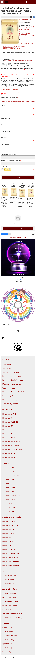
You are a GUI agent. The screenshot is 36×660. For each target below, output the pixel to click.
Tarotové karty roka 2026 (12, 614)
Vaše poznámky (5, 144)
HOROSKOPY (8, 410)
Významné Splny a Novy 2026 (14, 618)
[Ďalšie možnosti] (34, 2)
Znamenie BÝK (8, 472)
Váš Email (4, 137)
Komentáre (5, 211)
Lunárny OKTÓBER (10, 557)
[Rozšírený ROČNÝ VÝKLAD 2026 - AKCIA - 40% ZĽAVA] (31, 195)
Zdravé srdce (7, 632)
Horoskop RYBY (8, 458)
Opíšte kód (4, 166)
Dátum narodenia (5, 118)
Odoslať (18, 177)
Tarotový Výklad (8, 388)
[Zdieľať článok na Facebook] (34, 17)
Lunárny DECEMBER (10, 565)
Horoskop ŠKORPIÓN (11, 442)
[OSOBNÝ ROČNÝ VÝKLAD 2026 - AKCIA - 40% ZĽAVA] (22, 195)
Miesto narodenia (5, 131)
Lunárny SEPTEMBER (11, 553)
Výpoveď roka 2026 (10, 610)
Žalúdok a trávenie (9, 636)
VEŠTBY (5, 360)
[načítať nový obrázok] (2, 169)
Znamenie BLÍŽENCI (10, 476)
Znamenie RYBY (9, 512)
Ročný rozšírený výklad (11, 376)
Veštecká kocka (8, 584)
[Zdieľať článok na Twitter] (31, 17)
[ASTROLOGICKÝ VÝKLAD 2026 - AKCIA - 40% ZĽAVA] (5, 195)
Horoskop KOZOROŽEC (12, 450)
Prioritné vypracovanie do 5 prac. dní (11, 160)
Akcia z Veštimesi (9, 594)
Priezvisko (4, 105)
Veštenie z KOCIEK (10, 580)
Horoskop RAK (8, 426)
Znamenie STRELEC (10, 500)
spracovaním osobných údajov (16, 173)
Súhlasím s (13, 173)
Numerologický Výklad (11, 400)
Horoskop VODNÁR (10, 454)
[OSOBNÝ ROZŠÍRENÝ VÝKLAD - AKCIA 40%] (14, 193)
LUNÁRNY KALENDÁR (11, 517)
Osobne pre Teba (9, 598)
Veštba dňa (6, 364)
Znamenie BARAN (9, 468)
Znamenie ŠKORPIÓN (11, 496)
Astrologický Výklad (10, 404)
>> (17, 97)
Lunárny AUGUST (9, 549)
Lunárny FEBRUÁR (10, 526)
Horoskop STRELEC (10, 446)
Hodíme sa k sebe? (10, 606)
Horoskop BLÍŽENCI (10, 422)
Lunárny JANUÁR (9, 522)
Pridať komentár (18, 228)
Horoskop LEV (8, 430)
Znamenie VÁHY (9, 492)
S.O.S (4, 571)
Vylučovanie (7, 644)
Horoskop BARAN (9, 414)
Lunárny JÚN (7, 542)
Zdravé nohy (7, 648)
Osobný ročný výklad (10, 372)
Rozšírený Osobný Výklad (12, 380)
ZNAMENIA (7, 463)
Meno (2, 111)
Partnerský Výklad (9, 396)
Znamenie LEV (8, 484)
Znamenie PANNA (9, 488)
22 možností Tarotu (10, 602)
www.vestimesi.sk (26, 657)
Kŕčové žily (6, 652)
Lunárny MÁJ (7, 538)
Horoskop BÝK (8, 418)
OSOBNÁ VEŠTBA (10, 589)
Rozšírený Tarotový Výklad (13, 392)
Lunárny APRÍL (8, 534)
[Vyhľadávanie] (30, 2)
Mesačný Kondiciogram (11, 384)
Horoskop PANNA (9, 434)
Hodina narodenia (5, 124)
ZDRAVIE (6, 623)
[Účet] (26, 2)
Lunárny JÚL (7, 546)
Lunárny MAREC (9, 530)
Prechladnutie (7, 628)
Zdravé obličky (8, 640)
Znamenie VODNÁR (10, 508)
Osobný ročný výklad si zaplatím (9, 154)
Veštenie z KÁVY (9, 576)
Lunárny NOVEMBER (10, 561)
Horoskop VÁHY (8, 438)
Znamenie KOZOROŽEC (12, 504)
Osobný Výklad (8, 368)
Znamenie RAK (8, 480)
